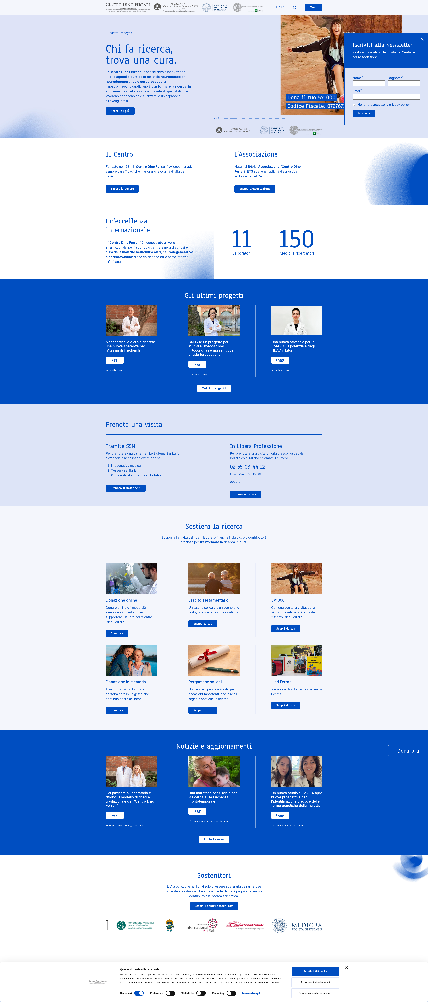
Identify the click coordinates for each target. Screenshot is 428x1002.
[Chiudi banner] (346, 967)
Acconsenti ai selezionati (315, 982)
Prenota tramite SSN (126, 488)
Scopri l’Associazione (254, 189)
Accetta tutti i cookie (315, 971)
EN (283, 7)
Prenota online (245, 494)
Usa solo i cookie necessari (315, 993)
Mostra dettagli (251, 993)
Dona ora (117, 633)
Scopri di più (120, 111)
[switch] (170, 993)
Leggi (115, 360)
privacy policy (399, 105)
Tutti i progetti (214, 388)
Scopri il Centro (122, 189)
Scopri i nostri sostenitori (214, 906)
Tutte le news (214, 839)
